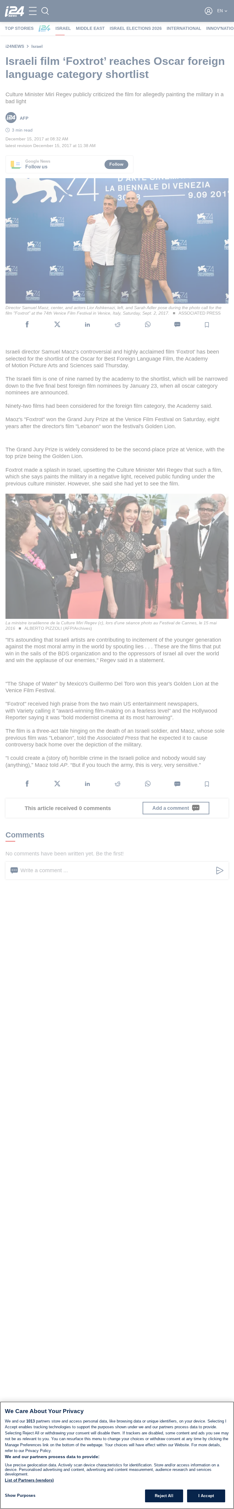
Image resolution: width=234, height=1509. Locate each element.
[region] (117, 1455)
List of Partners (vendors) (29, 1480)
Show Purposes (20, 1495)
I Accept (206, 1495)
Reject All (164, 1495)
